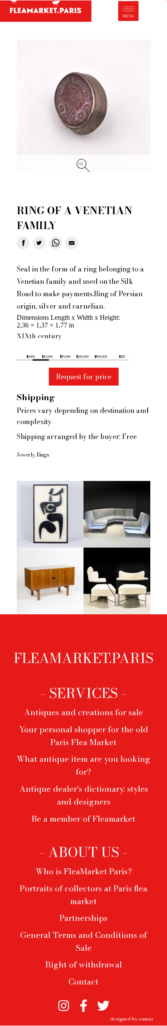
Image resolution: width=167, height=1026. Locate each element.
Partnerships (83, 917)
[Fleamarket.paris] (46, 12)
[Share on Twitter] (39, 242)
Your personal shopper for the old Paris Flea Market (83, 736)
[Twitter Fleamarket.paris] (103, 1003)
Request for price (83, 376)
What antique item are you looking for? (83, 765)
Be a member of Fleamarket (83, 818)
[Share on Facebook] (23, 242)
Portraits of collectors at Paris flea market (83, 895)
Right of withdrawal (83, 964)
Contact (83, 981)
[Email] (71, 242)
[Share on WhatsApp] (55, 242)
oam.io (146, 1018)
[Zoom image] (83, 107)
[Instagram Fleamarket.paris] (64, 1003)
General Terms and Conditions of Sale (83, 941)
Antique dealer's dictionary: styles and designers (83, 795)
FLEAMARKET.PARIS (83, 658)
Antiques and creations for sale (83, 712)
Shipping (36, 397)
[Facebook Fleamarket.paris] (84, 1003)
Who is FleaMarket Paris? (84, 871)
